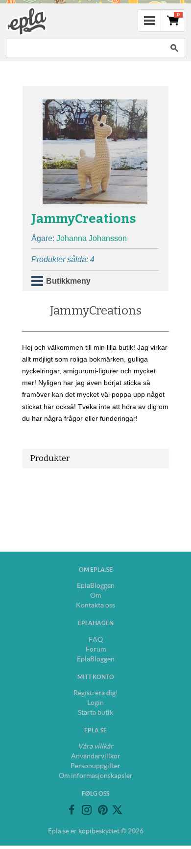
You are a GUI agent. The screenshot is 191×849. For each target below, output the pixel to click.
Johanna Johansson (91, 238)
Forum (96, 649)
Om (95, 595)
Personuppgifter (95, 766)
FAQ (96, 639)
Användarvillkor (95, 756)
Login (95, 702)
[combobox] (85, 48)
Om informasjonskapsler (96, 775)
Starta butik (95, 712)
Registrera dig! (95, 693)
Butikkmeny (68, 281)
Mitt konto (95, 677)
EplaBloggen (96, 585)
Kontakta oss (95, 605)
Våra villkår (95, 746)
